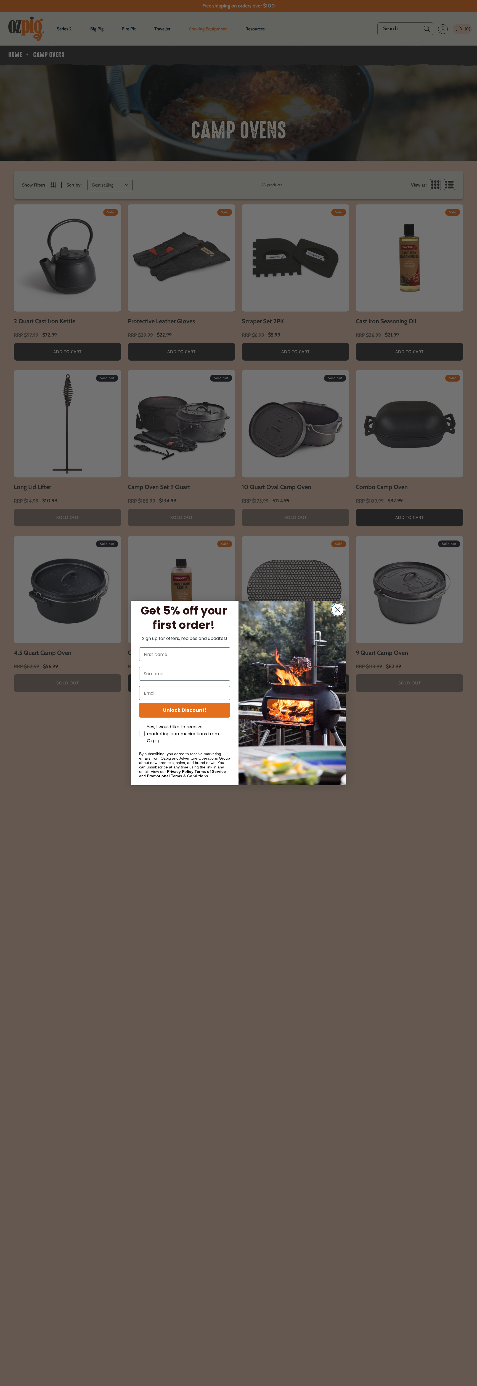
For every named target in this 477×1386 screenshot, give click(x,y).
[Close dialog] (338, 609)
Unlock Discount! (184, 710)
